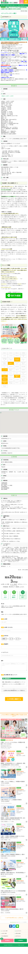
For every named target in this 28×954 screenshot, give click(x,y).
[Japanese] (2, 0)
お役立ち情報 (4, 933)
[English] (4, 0)
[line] (17, 926)
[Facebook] (10, 926)
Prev (2, 334)
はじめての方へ (18, 930)
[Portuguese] (5, 0)
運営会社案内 (18, 933)
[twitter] (14, 926)
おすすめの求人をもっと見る (14, 917)
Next (26, 334)
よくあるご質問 (4, 930)
